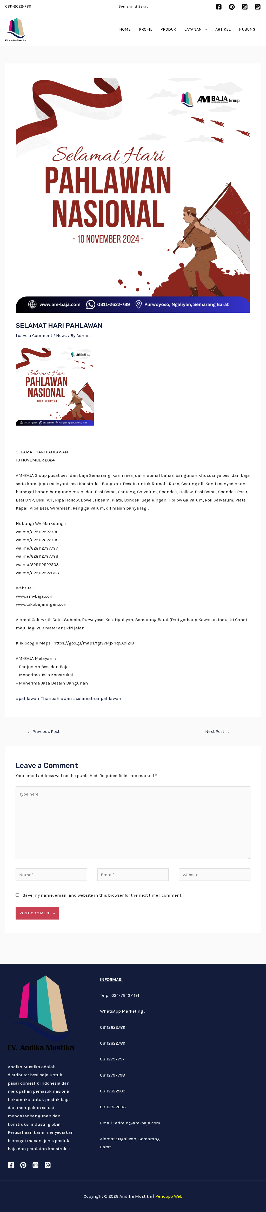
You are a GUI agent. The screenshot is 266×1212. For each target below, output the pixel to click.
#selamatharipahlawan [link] (97, 698)
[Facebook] (219, 7)
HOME (125, 29)
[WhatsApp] (258, 7)
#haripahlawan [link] (56, 698)
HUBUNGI (248, 29)
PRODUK (168, 29)
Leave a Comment (34, 335)
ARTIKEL (223, 29)
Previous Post (43, 731)
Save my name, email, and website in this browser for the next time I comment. (102, 895)
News (61, 335)
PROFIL (145, 29)
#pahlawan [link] (27, 698)
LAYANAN (193, 29)
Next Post (217, 731)
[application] (204, 29)
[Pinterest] (232, 7)
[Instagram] (245, 7)
